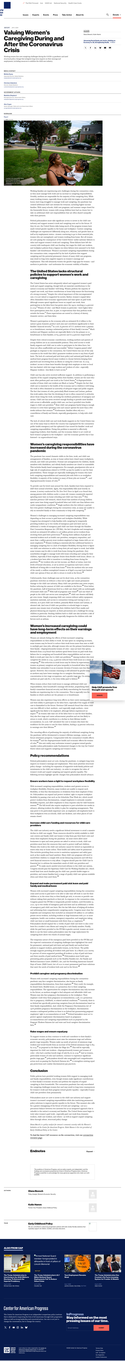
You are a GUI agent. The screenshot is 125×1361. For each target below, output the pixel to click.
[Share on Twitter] (86, 48)
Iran (41, 3)
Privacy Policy (99, 1350)
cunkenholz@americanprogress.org (14, 87)
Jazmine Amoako (69, 1286)
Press (55, 15)
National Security (60, 3)
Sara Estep (77, 1286)
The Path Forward (31, 3)
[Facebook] (9, 1327)
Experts (35, 15)
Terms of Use (99, 1348)
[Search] (107, 15)
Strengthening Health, (102, 42)
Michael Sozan (8, 1286)
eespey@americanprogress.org (12, 78)
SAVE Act (48, 3)
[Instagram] (17, 1327)
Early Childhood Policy (40, 1223)
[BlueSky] (26, 1327)
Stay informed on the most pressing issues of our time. (87, 1318)
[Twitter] (5, 1327)
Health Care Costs (74, 3)
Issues (25, 15)
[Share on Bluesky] (100, 48)
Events (46, 15)
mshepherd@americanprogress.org (13, 99)
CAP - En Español (100, 1352)
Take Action (67, 15)
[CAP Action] (10, 1350)
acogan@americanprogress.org (12, 108)
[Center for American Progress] (7, 9)
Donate (116, 15)
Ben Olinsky (16, 1286)
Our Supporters (100, 1355)
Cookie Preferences (101, 1357)
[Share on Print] (110, 48)
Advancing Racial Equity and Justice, (96, 40)
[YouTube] (13, 1327)
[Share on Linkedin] (95, 48)
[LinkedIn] (21, 1327)
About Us (80, 15)
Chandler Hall (38, 1286)
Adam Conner (98, 1286)
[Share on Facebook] (90, 48)
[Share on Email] (105, 48)
